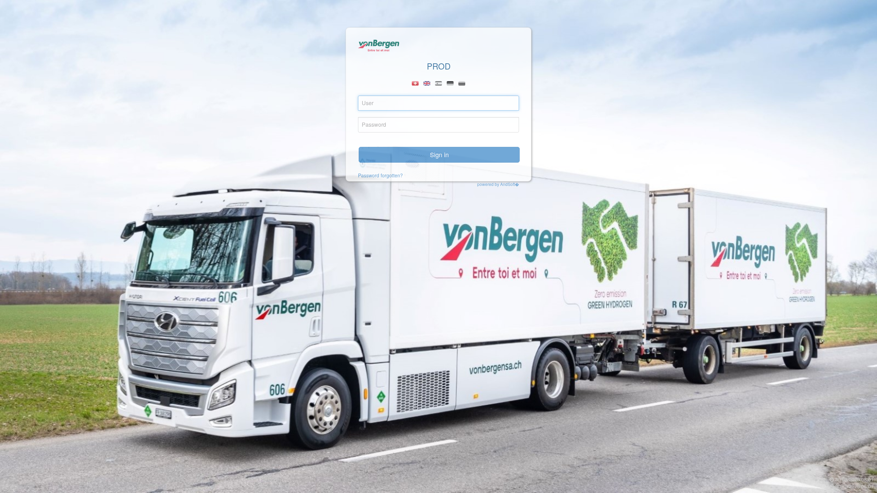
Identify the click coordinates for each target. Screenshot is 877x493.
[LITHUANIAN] (461, 83)
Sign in (439, 154)
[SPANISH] (438, 83)
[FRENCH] (415, 83)
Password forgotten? (380, 175)
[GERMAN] (450, 83)
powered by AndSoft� (498, 184)
